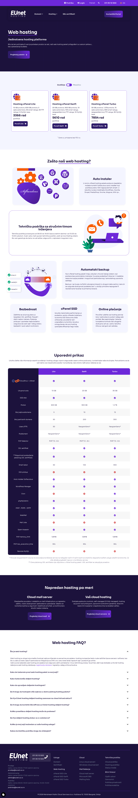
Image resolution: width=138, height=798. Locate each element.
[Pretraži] (99, 3)
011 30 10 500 (38, 755)
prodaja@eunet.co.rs (16, 770)
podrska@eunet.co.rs (16, 787)
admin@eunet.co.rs (15, 778)
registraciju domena (44, 665)
